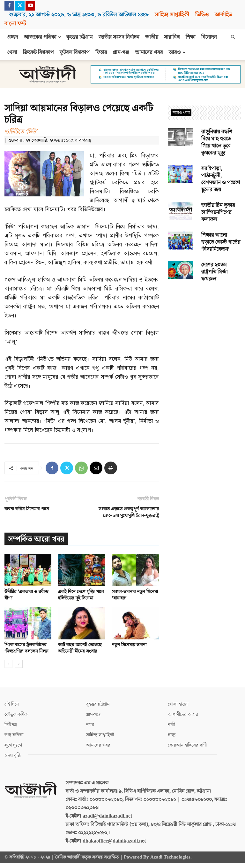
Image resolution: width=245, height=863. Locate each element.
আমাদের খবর (149, 52)
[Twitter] (20, 6)
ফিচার (101, 52)
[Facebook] (9, 6)
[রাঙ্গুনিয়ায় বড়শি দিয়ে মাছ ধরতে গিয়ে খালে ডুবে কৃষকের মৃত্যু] (180, 137)
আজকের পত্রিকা (40, 37)
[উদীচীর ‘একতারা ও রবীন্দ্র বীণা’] (27, 570)
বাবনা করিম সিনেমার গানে (26, 508)
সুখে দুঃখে (13, 745)
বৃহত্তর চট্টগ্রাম (79, 37)
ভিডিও (202, 15)
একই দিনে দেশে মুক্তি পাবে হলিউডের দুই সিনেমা (81, 594)
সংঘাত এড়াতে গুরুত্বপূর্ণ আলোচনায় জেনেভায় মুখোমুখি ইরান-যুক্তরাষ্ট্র (129, 512)
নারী (171, 724)
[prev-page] (8, 664)
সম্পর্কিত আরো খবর (36, 539)
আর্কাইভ (223, 15)
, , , (79, 15)
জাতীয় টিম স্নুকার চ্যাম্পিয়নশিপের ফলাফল (218, 212)
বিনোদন (209, 37)
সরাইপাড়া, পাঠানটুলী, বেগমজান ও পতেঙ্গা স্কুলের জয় (220, 179)
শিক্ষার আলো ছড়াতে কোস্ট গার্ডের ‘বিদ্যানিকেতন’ (221, 242)
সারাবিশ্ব (172, 37)
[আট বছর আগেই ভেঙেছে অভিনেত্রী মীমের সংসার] (81, 623)
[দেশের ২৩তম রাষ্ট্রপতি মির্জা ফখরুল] (180, 270)
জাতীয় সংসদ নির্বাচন (119, 37)
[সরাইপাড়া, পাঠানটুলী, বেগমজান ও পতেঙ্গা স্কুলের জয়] (180, 174)
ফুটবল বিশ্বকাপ (75, 52)
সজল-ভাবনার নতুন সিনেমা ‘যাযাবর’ (135, 594)
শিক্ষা (191, 37)
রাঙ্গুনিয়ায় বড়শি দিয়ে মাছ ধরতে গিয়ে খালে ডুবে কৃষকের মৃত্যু (216, 142)
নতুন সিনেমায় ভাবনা (129, 644)
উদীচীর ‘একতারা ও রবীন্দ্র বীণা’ (26, 594)
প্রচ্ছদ (12, 37)
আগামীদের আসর (183, 714)
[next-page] (19, 664)
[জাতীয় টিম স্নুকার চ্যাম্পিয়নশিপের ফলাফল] (180, 211)
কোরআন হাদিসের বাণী (187, 745)
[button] (233, 37)
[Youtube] (30, 6)
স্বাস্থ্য (171, 735)
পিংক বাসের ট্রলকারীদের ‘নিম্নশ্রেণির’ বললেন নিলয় (26, 647)
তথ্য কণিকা (13, 735)
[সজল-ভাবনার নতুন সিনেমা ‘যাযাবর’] (135, 570)
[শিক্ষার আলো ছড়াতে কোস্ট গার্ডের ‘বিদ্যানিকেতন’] (180, 240)
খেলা (12, 52)
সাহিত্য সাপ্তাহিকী (172, 15)
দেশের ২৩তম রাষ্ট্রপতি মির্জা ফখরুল (214, 272)
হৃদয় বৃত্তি (12, 755)
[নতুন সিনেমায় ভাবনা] (135, 623)
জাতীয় (151, 37)
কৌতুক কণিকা (16, 714)
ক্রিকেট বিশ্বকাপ (38, 52)
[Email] (96, 468)
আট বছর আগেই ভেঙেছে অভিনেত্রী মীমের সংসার (80, 647)
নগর (90, 724)
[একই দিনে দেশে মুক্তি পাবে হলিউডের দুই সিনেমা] (81, 570)
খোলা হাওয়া (178, 704)
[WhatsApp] (81, 468)
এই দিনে (11, 704)
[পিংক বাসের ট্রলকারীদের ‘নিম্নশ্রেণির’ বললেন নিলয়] (27, 623)
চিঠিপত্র (10, 724)
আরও (175, 52)
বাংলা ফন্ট (15, 24)
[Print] (110, 468)
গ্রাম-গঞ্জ (121, 52)
